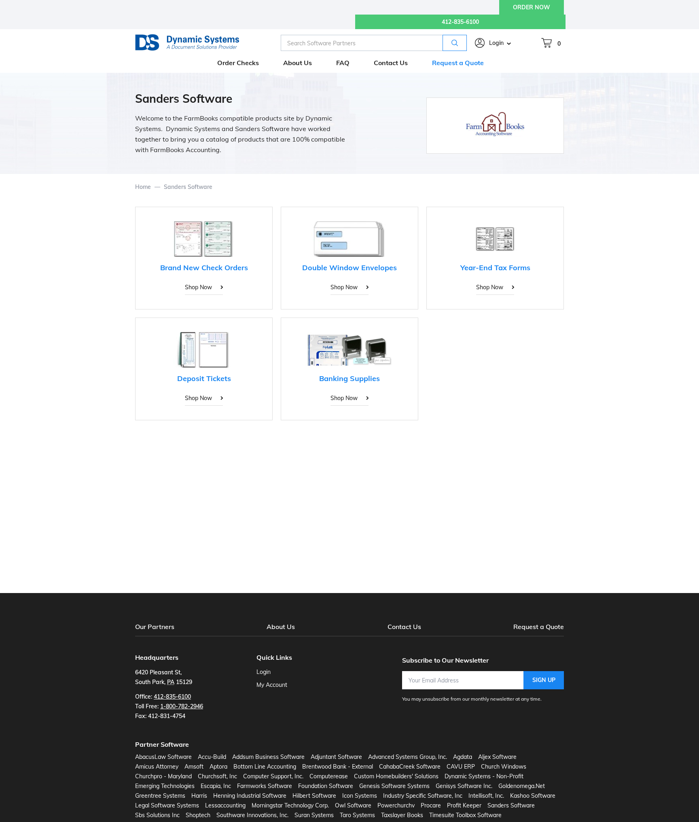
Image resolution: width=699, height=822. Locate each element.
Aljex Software (497, 757)
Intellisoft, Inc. (486, 795)
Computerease (328, 776)
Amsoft (193, 766)
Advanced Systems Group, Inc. (407, 757)
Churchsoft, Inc (217, 776)
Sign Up (543, 680)
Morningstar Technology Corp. (290, 805)
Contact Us (404, 627)
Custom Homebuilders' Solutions (396, 776)
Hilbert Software (314, 795)
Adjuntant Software (336, 757)
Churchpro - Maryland (163, 776)
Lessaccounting (225, 805)
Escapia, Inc (216, 786)
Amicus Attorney (156, 766)
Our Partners (154, 627)
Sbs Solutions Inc (157, 815)
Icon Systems (359, 795)
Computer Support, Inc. (273, 776)
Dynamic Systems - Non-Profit (484, 776)
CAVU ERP (461, 766)
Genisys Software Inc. (464, 786)
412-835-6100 (460, 21)
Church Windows (503, 766)
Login (496, 43)
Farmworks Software (264, 786)
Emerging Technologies (165, 786)
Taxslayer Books (402, 815)
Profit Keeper (464, 805)
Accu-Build (212, 757)
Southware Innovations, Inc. (252, 815)
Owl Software (353, 805)
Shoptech (198, 815)
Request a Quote (538, 627)
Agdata (462, 757)
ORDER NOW (531, 7)
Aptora (218, 766)
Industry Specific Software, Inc (422, 795)
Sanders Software (511, 805)
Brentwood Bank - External (337, 766)
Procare (431, 805)
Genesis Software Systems (394, 786)
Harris (199, 795)
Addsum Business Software (268, 757)
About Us (281, 627)
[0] (546, 43)
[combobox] (374, 43)
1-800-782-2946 (181, 706)
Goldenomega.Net (521, 786)
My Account (271, 685)
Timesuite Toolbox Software (465, 815)
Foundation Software (325, 786)
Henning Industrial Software (249, 795)
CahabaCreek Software (410, 766)
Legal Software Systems (167, 805)
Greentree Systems (160, 795)
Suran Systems (314, 815)
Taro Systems (357, 815)
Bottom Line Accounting (264, 766)
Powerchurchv (396, 805)
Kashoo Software (532, 795)
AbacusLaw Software (163, 757)
